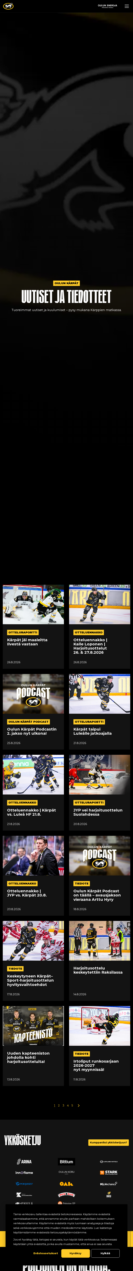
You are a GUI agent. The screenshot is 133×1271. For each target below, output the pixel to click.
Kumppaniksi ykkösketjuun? (108, 1142)
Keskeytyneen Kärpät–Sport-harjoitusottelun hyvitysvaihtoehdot (30, 980)
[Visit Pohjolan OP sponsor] (66, 1203)
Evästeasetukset (45, 1253)
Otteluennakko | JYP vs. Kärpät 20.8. (27, 893)
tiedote (81, 883)
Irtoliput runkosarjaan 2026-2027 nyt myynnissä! (96, 1065)
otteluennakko (89, 632)
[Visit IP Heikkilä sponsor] (24, 1203)
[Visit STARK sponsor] (108, 1172)
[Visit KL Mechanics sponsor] (108, 1183)
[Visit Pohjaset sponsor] (24, 1183)
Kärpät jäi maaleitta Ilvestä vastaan (27, 642)
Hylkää (105, 1253)
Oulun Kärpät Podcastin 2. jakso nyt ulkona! (32, 731)
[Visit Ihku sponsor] (108, 1195)
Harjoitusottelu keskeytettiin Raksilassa (98, 970)
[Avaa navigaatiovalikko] (126, 6)
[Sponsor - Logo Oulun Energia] (108, 6)
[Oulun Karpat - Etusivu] (8, 6)
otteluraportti (22, 632)
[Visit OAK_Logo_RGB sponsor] (66, 1183)
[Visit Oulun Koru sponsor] (66, 1172)
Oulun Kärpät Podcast (28, 721)
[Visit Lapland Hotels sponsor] (108, 1161)
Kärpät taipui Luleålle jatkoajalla (92, 731)
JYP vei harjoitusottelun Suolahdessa (98, 812)
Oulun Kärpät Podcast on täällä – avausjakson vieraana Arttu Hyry (97, 895)
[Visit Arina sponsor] (24, 1161)
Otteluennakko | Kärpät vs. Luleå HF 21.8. (31, 812)
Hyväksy (75, 1253)
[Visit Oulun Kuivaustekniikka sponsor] (24, 1195)
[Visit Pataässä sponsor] (66, 1195)
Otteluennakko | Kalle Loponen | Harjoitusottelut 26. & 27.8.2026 (90, 646)
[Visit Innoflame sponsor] (24, 1172)
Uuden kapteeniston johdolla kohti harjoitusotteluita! (28, 1057)
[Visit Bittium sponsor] (66, 1161)
